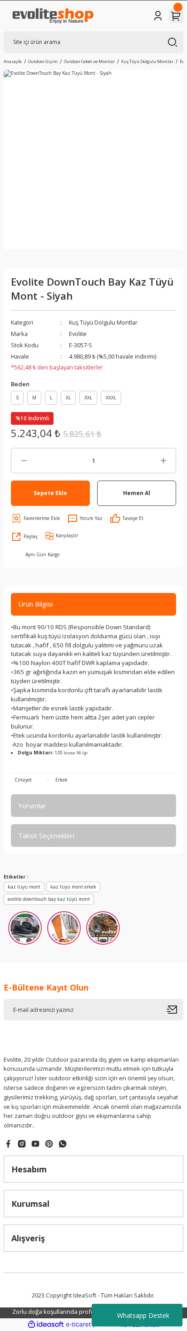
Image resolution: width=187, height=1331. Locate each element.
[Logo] (52, 16)
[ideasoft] (46, 1325)
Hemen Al (136, 492)
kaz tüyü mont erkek (73, 887)
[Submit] (175, 1009)
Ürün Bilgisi (35, 603)
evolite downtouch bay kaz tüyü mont (49, 899)
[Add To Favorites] (35, 518)
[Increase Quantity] (163, 460)
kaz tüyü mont (24, 887)
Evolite (78, 334)
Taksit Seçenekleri (46, 835)
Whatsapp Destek (143, 1315)
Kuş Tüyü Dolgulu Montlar (103, 322)
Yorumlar (32, 805)
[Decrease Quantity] (23, 460)
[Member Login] (158, 16)
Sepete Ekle (50, 492)
